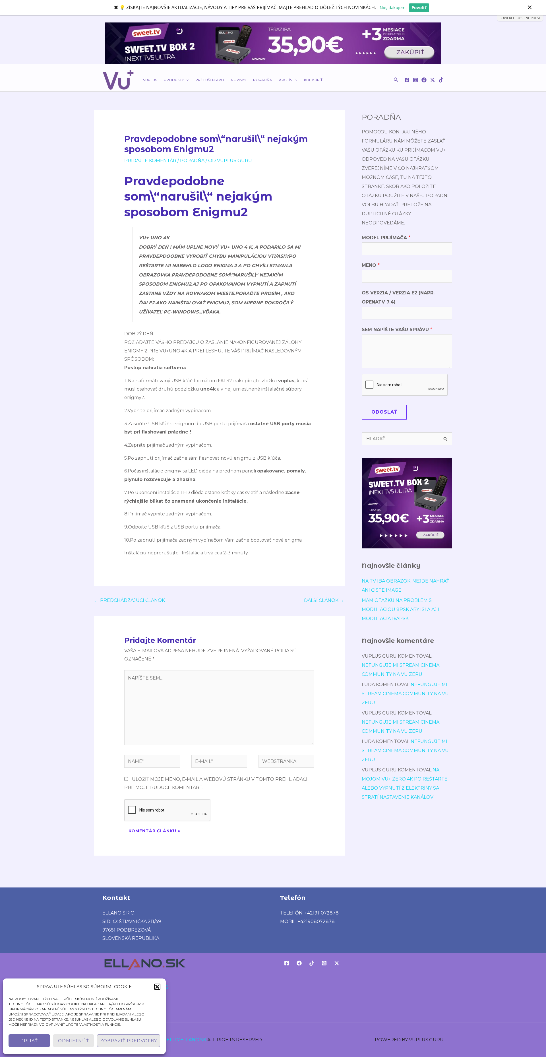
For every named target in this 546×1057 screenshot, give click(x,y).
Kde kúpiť (313, 80)
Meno (371, 265)
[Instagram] (415, 79)
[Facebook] (407, 79)
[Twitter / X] (432, 79)
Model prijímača (386, 237)
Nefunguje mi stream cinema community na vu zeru (405, 693)
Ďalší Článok (324, 600)
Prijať (29, 1040)
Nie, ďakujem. (393, 7)
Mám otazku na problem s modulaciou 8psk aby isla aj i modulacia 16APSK (400, 609)
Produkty (174, 80)
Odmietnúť (73, 1040)
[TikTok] (441, 79)
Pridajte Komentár (150, 160)
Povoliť (419, 7)
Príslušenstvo (209, 80)
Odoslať (384, 412)
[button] (157, 987)
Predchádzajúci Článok (129, 600)
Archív (285, 80)
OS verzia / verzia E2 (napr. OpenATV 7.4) (398, 297)
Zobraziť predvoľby (128, 1040)
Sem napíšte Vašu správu (397, 329)
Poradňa (262, 80)
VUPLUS (150, 80)
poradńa (192, 160)
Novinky (238, 80)
